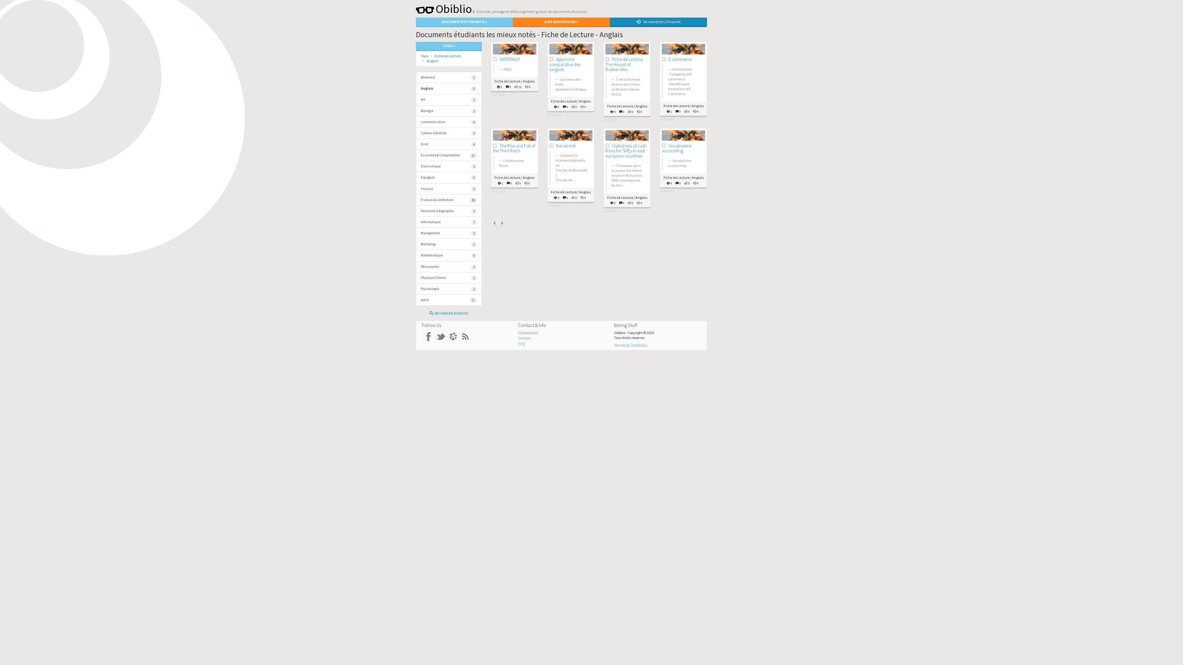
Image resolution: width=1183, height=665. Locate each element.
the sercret (565, 146)
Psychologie (448, 289)
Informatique (448, 222)
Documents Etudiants (463, 21)
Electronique (448, 166)
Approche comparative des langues (564, 64)
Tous (424, 56)
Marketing (448, 244)
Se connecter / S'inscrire (662, 21)
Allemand (448, 77)
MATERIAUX (510, 59)
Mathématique (448, 255)
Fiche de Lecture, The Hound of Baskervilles (624, 64)
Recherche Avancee (451, 313)
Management (448, 233)
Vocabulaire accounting (676, 148)
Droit (448, 144)
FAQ (521, 343)
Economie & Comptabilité (448, 155)
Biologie (448, 111)
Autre (448, 300)
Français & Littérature (448, 200)
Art (448, 99)
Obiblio (454, 9)
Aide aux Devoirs (560, 21)
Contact (524, 338)
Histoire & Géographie (448, 211)
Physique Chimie (448, 278)
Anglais (432, 60)
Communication (448, 122)
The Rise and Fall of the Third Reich (514, 148)
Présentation (528, 333)
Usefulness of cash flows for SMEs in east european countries (626, 151)
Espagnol (448, 177)
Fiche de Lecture (448, 56)
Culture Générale (448, 133)
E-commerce (680, 59)
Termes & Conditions (630, 345)
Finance (448, 189)
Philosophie (448, 266)
